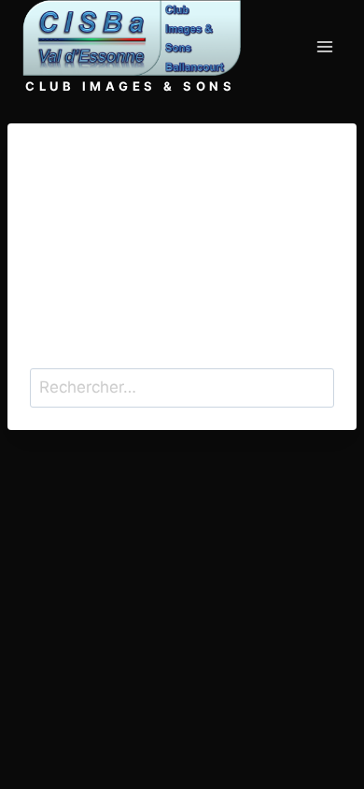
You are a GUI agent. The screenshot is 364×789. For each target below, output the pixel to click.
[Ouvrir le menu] (324, 47)
